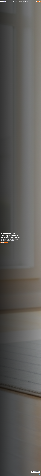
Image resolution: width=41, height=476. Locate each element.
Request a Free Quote (4, 242)
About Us (24, 1)
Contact (28, 1)
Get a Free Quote (38, 1)
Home (13, 1)
